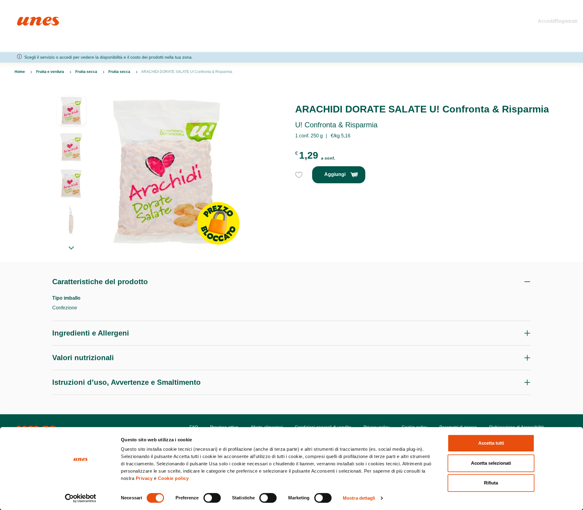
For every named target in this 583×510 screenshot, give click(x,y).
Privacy (144, 478)
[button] (71, 114)
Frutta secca (86, 72)
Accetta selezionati (491, 463)
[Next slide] (71, 248)
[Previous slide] (71, 91)
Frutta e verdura (50, 72)
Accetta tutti (491, 443)
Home (23, 19)
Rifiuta (491, 482)
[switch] (212, 498)
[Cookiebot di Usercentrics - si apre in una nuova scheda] (80, 498)
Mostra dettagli (359, 498)
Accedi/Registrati (557, 21)
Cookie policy (173, 478)
